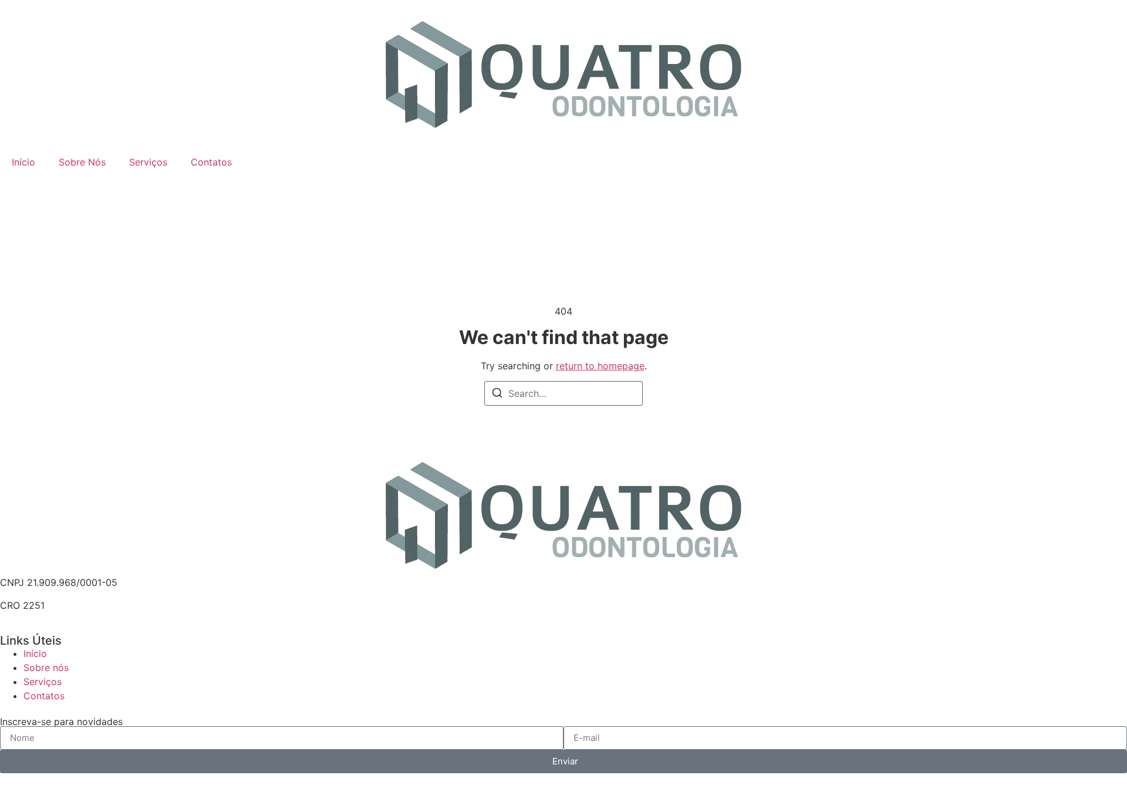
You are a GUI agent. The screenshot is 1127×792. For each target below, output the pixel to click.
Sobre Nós (82, 162)
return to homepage (600, 366)
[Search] (497, 394)
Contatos (211, 162)
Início (23, 162)
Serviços (148, 162)
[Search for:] (563, 393)
